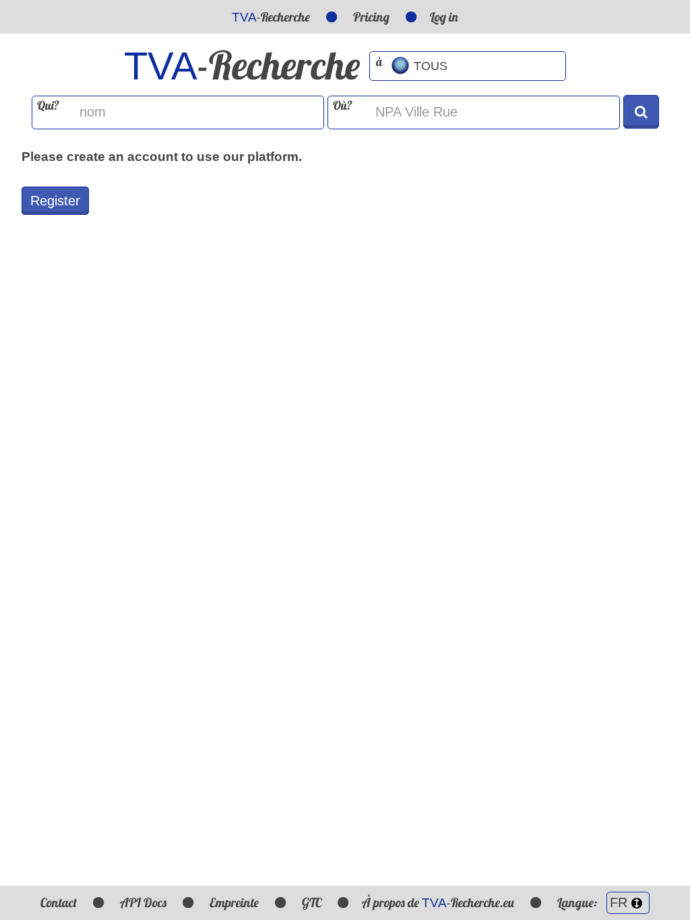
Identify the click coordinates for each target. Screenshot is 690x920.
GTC (311, 902)
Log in (444, 17)
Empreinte (234, 902)
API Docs (143, 902)
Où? (342, 105)
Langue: (578, 902)
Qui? (48, 105)
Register (55, 200)
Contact (58, 902)
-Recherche (271, 17)
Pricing (371, 17)
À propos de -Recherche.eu (438, 902)
